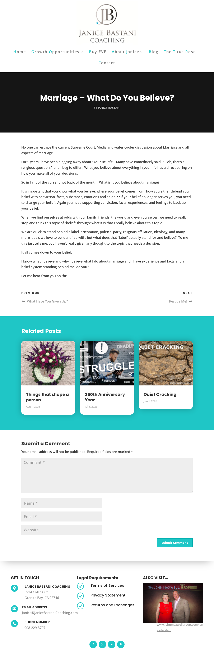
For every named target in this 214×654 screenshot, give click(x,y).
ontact (106, 63)
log (153, 52)
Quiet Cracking (160, 394)
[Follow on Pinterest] (121, 644)
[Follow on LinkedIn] (111, 644)
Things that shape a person (47, 397)
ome (19, 52)
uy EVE (97, 52)
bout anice (125, 52)
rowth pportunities (55, 52)
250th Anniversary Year (105, 397)
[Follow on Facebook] (93, 644)
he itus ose (180, 52)
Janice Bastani (109, 108)
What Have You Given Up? (47, 301)
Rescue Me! (178, 301)
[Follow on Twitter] (102, 644)
